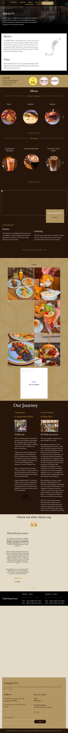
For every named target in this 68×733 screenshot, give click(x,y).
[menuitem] (14, 2)
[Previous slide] (5, 117)
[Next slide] (63, 117)
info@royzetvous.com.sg (43, 707)
